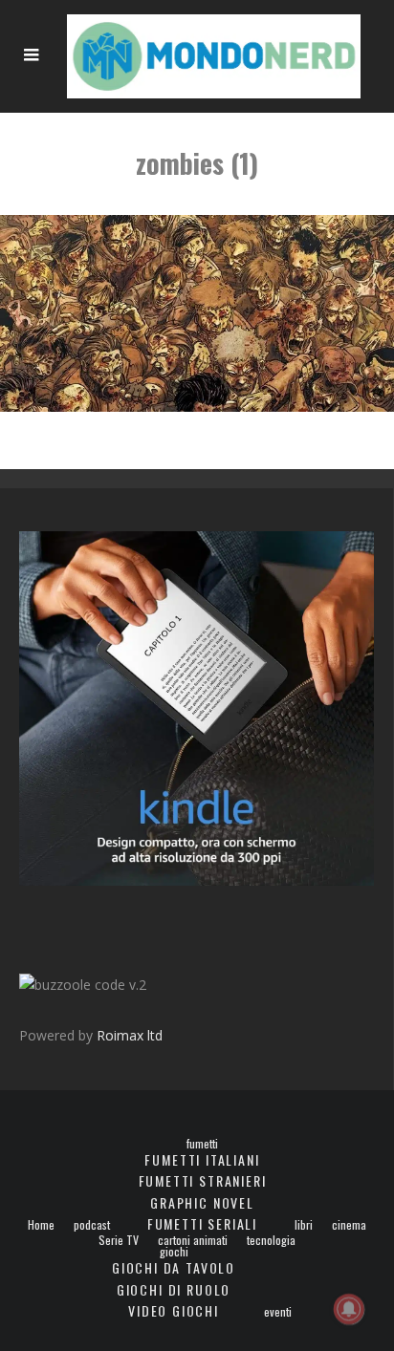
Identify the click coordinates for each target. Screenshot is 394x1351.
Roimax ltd (130, 1035)
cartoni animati (193, 1240)
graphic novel (202, 1202)
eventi (278, 1312)
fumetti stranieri (203, 1180)
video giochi (173, 1310)
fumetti (202, 1143)
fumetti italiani (201, 1159)
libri (304, 1225)
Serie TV (118, 1240)
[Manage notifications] (349, 1309)
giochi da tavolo (173, 1267)
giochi (174, 1251)
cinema (349, 1225)
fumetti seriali (202, 1223)
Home (41, 1225)
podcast (92, 1225)
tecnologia (271, 1240)
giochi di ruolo (173, 1289)
